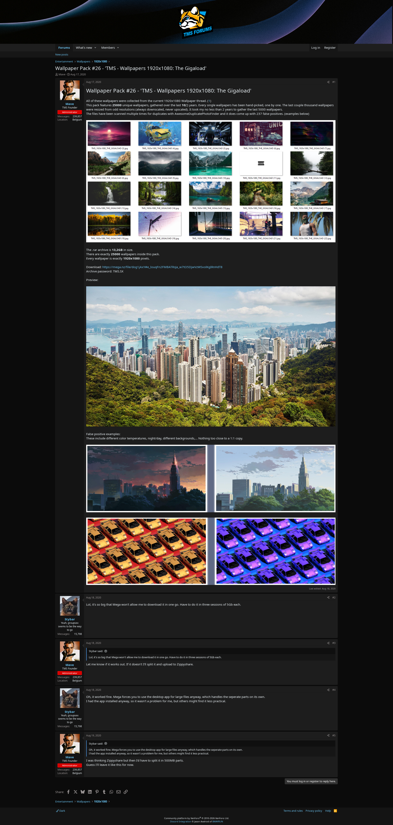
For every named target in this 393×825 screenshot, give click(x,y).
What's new (84, 47)
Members (108, 47)
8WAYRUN (217, 821)
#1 (333, 82)
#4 (333, 690)
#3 (333, 643)
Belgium (77, 119)
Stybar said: (96, 651)
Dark (62, 811)
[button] (95, 47)
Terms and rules (293, 811)
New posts (61, 54)
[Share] (328, 82)
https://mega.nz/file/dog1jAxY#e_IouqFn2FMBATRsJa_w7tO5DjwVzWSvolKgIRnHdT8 (162, 267)
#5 (333, 735)
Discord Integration (180, 821)
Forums (64, 47)
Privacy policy (314, 811)
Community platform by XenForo (196, 818)
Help (328, 811)
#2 (333, 597)
